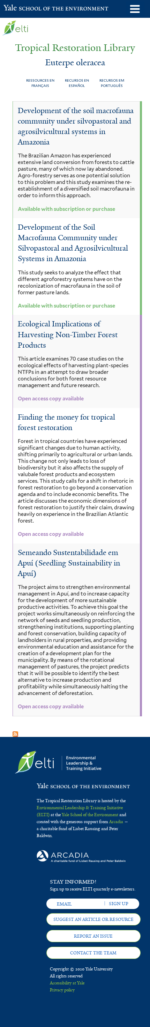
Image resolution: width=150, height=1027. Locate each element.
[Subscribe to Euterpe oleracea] (15, 732)
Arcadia (116, 822)
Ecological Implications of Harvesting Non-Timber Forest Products (68, 334)
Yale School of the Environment (20, 8)
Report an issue (93, 936)
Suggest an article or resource (93, 919)
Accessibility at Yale (67, 983)
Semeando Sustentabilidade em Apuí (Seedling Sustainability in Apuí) (69, 563)
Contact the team (93, 953)
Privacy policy (62, 990)
